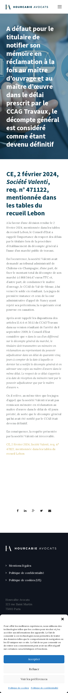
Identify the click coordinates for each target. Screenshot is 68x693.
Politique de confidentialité (44, 687)
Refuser (34, 669)
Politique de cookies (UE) (25, 580)
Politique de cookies (18, 687)
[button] (62, 619)
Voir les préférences (34, 679)
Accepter (34, 659)
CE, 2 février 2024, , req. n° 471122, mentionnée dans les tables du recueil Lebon (32, 449)
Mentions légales (20, 565)
